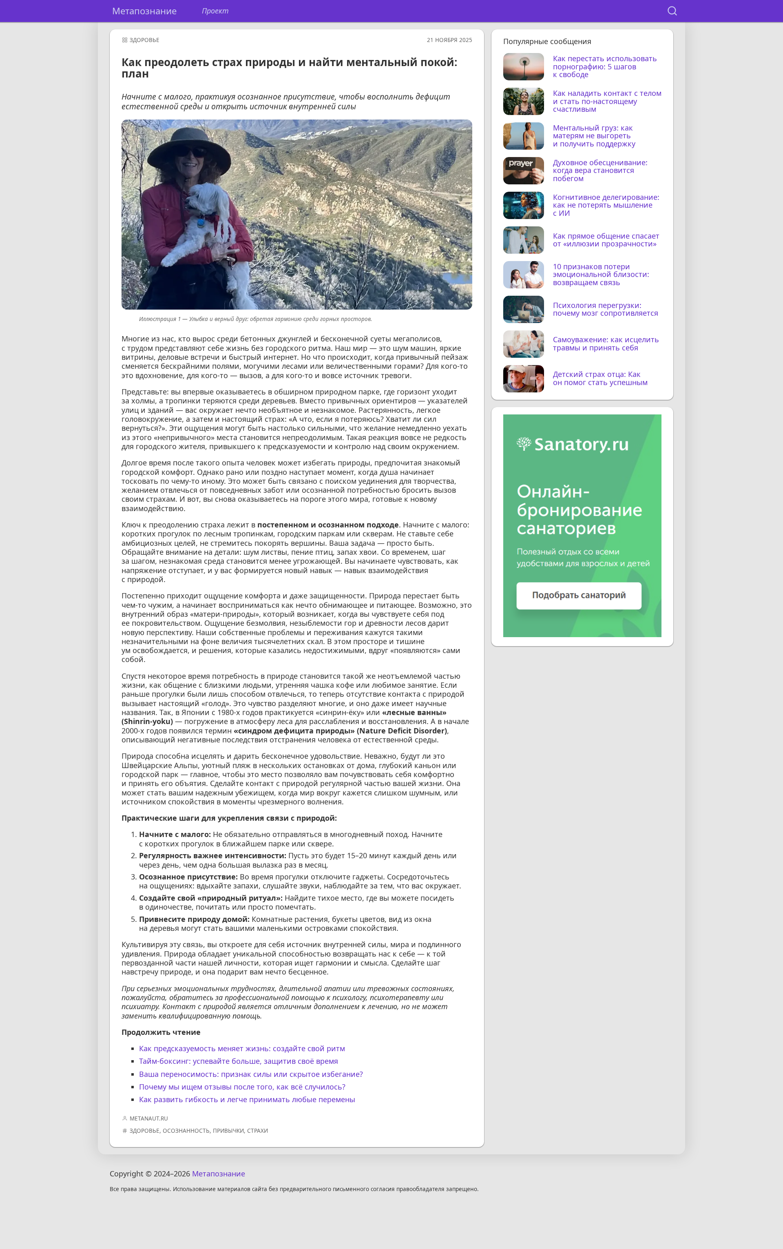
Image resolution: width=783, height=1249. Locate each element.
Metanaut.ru (149, 1118)
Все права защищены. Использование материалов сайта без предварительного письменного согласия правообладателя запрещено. (294, 1189)
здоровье (144, 40)
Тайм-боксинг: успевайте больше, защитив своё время (238, 1061)
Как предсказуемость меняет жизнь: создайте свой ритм (242, 1048)
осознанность (186, 1130)
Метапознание (144, 11)
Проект (215, 11)
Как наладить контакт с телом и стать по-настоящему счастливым (607, 101)
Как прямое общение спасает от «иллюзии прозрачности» (606, 240)
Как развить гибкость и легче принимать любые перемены (247, 1099)
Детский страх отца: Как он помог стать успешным (600, 378)
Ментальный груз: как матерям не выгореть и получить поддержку (594, 136)
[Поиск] (672, 11)
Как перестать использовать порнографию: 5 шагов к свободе (605, 67)
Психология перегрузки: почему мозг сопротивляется (605, 309)
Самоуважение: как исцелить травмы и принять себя (606, 344)
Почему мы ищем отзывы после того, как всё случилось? (242, 1087)
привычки (228, 1130)
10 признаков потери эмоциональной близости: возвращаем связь (601, 275)
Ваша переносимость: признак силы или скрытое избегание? (251, 1074)
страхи (257, 1130)
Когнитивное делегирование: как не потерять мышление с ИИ (606, 205)
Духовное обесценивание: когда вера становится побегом (600, 171)
